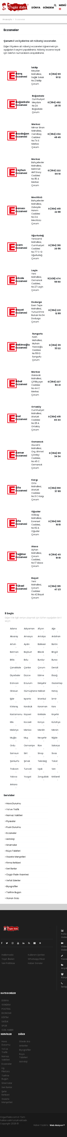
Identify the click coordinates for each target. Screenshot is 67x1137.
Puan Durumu (13, 827)
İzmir (54, 698)
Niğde (54, 737)
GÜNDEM (48, 7)
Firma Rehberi (13, 862)
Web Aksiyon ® (57, 1125)
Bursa (54, 659)
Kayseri (27, 714)
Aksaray (14, 636)
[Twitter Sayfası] (8, 943)
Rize (40, 745)
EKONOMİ (6, 1013)
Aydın (27, 644)
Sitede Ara (24, 1041)
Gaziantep (57, 683)
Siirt (26, 753)
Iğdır (12, 698)
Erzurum (28, 683)
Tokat (55, 761)
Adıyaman (29, 628)
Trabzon (14, 768)
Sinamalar (11, 844)
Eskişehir (42, 683)
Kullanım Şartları (36, 954)
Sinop (40, 753)
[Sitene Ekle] (41, 943)
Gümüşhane (30, 690)
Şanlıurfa (14, 761)
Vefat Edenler (13, 880)
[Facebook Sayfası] (3, 943)
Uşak (40, 768)
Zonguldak (43, 776)
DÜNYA (35, 7)
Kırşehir (55, 714)
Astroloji (10, 839)
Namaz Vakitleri (14, 815)
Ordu (12, 745)
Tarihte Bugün (13, 892)
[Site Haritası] (36, 943)
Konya (41, 722)
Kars (54, 706)
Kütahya (56, 722)
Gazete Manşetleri (16, 856)
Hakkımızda (7, 954)
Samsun (14, 753)
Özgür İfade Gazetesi (17, 874)
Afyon (41, 628)
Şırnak (27, 761)
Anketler (23, 1045)
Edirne (41, 675)
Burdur (41, 659)
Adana (13, 628)
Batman (14, 652)
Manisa (27, 729)
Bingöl (55, 652)
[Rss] (30, 943)
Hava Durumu (13, 803)
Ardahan (56, 636)
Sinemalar (7, 1083)
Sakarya (56, 745)
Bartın (55, 644)
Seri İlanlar (11, 868)
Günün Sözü (12, 898)
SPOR (4, 1025)
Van (54, 768)
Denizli (55, 667)
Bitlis (12, 659)
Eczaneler (11, 833)
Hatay (55, 690)
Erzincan (14, 683)
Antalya (42, 636)
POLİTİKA (6, 1008)
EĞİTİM (5, 1017)
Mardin (41, 729)
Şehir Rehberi (6, 1093)
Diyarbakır (15, 675)
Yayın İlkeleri (8, 959)
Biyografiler (12, 886)
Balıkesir (42, 644)
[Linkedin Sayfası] (25, 943)
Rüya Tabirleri (13, 850)
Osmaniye (29, 745)
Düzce (27, 675)
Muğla (13, 737)
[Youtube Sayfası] (19, 943)
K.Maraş (14, 706)
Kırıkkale (42, 714)
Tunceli (28, 768)
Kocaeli (27, 722)
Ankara (13, 784)
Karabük (28, 706)
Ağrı (53, 628)
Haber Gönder (35, 963)
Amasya (28, 636)
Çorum (41, 667)
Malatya (14, 729)
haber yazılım (14, 1130)
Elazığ (54, 675)
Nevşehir (42, 737)
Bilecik (41, 652)
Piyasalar (10, 821)
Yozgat (27, 776)
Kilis (12, 722)
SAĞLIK (5, 1021)
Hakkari (41, 690)
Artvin (13, 644)
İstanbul (42, 698)
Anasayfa (7, 19)
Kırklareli (56, 776)
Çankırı (27, 667)
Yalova (13, 776)
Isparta (27, 698)
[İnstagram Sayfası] (14, 943)
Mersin (55, 729)
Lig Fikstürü (6, 1070)
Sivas (54, 753)
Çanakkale (15, 667)
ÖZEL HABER (7, 1029)
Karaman (43, 706)
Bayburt (28, 652)
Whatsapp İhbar (36, 959)
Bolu (26, 659)
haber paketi (15, 1126)
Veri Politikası (8, 963)
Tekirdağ (42, 761)
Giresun (14, 690)
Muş (26, 737)
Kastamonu (16, 714)
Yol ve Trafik (12, 809)
